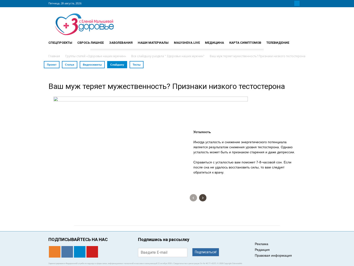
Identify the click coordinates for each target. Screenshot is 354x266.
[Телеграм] (297, 3)
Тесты (136, 64)
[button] (300, 40)
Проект (51, 64)
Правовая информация (273, 255)
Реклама (261, 244)
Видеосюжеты (92, 64)
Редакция (262, 250)
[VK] (291, 3)
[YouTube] (302, 3)
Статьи (69, 64)
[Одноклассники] (285, 3)
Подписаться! (205, 252)
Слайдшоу (117, 64)
